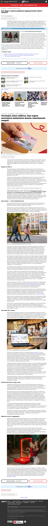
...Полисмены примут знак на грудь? (12, 56)
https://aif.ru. (22, 516)
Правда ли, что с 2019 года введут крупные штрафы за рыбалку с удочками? (14, 85)
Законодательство (9, 15)
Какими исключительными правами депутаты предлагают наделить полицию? (21, 54)
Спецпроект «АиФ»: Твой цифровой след (24, 5)
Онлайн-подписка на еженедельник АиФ (29, 501)
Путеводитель (26, 502)
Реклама (9, 501)
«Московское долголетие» (32, 283)
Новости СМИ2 (4, 89)
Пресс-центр (41, 501)
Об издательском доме (16, 501)
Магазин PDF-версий (11, 502)
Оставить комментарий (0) (38, 481)
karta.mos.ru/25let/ (11, 476)
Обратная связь (19, 502)
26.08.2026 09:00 (4, 113)
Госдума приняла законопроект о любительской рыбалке (12, 78)
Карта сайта (32, 502)
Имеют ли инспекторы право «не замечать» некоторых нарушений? (19, 55)
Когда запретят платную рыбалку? (35, 77)
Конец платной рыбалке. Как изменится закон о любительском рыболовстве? (14, 81)
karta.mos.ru (36, 352)
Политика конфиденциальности (12, 518)
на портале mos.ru (40, 294)
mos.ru (40, 188)
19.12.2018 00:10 (3, 8)
